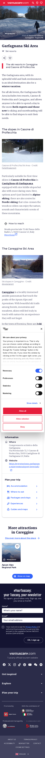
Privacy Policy (31, 627)
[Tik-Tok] (19, 664)
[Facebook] (4, 664)
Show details (32, 403)
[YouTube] (30, 664)
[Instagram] (14, 664)
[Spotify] (41, 664)
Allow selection (22, 419)
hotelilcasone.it (9, 168)
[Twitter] (9, 664)
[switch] (38, 378)
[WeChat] (35, 664)
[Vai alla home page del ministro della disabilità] (30, 711)
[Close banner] (41, 329)
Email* (4, 616)
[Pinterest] (24, 664)
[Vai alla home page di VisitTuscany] (18, 3)
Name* (5, 606)
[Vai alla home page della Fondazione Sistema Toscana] (13, 726)
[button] (22, 674)
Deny (22, 427)
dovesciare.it (8, 284)
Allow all (22, 411)
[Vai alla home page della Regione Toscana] (10, 714)
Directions (11, 234)
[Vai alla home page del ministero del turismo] (30, 714)
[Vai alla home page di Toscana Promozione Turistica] (33, 726)
